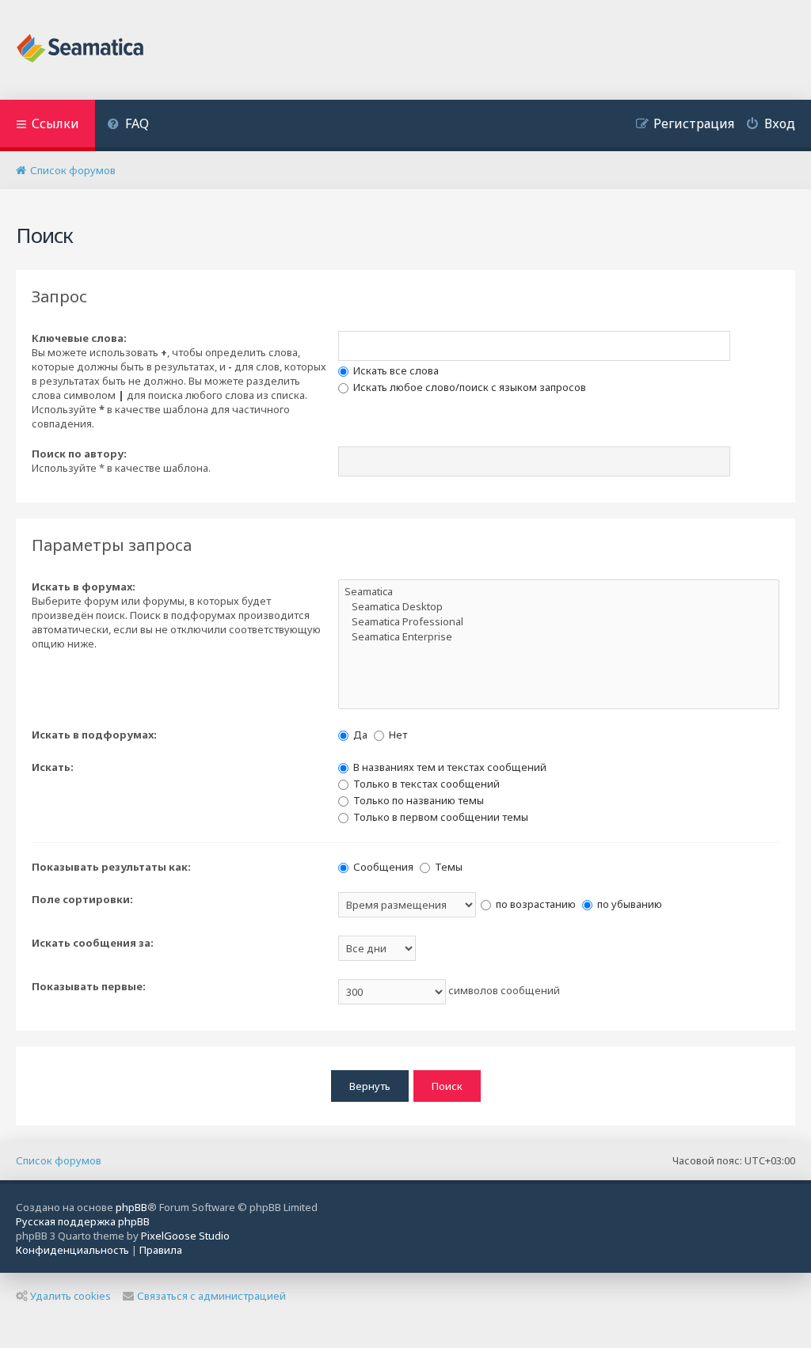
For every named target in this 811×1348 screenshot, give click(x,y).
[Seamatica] (559, 591)
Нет (396, 734)
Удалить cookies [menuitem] (70, 1296)
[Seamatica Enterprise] (559, 636)
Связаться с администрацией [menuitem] (211, 1296)
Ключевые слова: (79, 338)
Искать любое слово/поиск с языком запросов (468, 387)
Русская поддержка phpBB (83, 1221)
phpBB (131, 1207)
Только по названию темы (417, 800)
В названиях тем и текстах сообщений (448, 767)
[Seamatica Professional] (559, 621)
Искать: (53, 767)
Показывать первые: (89, 986)
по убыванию (628, 904)
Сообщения (382, 867)
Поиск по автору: (79, 453)
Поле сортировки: (82, 899)
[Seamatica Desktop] (559, 606)
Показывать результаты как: (111, 867)
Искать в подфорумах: (94, 734)
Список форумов (58, 1160)
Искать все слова (395, 370)
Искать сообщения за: (93, 943)
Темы (447, 867)
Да (359, 734)
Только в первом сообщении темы (439, 817)
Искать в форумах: (83, 586)
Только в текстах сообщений (425, 784)
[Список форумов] (81, 50)
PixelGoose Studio (185, 1235)
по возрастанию (534, 904)
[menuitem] (128, 125)
